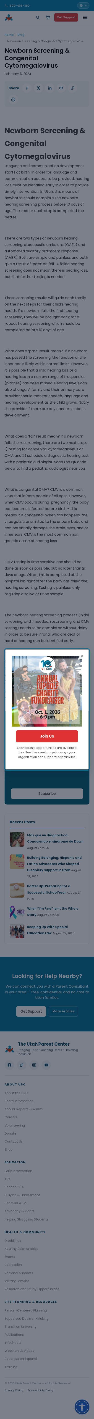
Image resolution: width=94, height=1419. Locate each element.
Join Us (47, 736)
